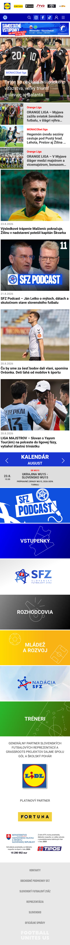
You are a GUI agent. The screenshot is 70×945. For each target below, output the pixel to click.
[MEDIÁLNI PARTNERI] (63, 7)
